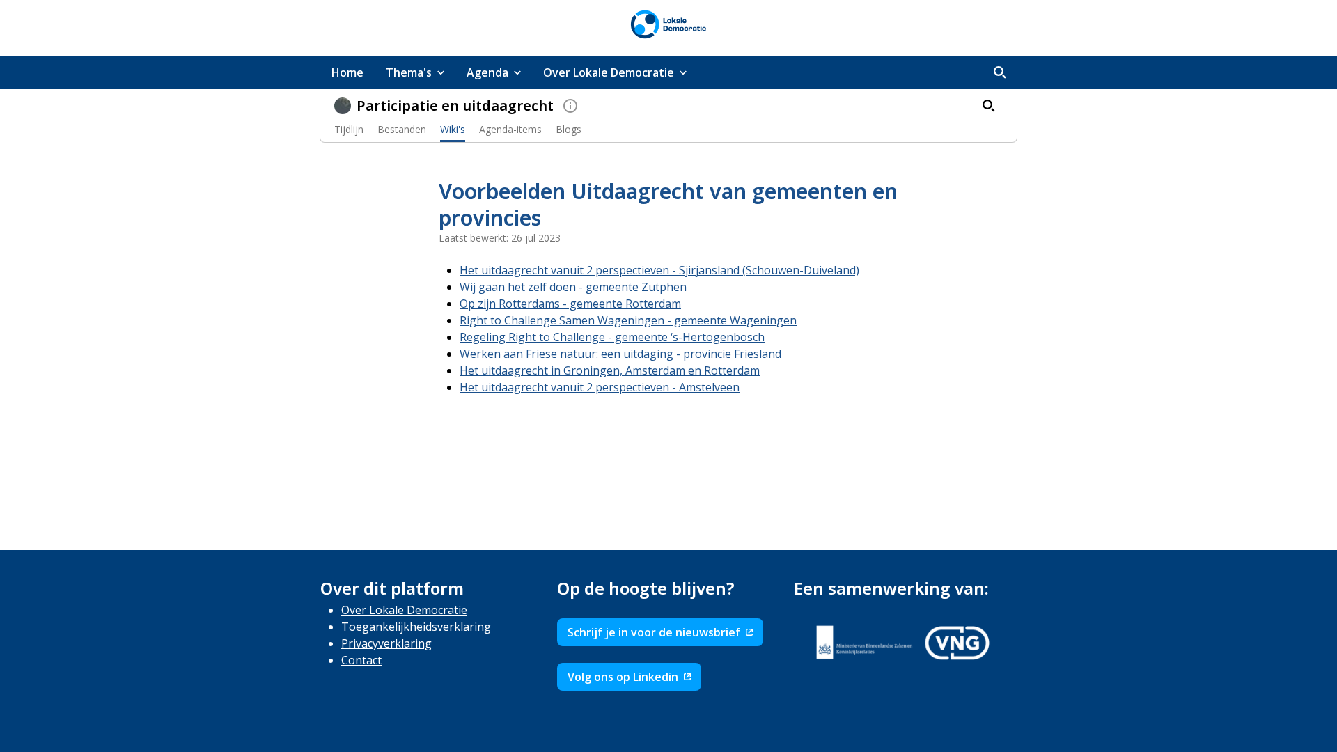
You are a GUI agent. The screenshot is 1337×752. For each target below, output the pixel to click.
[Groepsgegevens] (570, 106)
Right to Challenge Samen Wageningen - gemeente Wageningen (628, 320)
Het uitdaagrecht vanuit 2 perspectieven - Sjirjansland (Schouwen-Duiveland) (659, 270)
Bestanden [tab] (401, 129)
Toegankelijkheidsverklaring (416, 626)
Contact (361, 660)
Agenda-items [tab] (510, 129)
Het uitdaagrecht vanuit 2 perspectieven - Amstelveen (600, 387)
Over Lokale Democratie (404, 610)
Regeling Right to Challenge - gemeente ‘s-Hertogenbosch (612, 337)
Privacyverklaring (386, 643)
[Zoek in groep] (989, 106)
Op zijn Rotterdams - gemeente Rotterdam (570, 303)
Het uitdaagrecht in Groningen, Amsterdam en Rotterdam (610, 370)
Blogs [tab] (568, 129)
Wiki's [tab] (452, 129)
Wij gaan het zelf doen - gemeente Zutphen (573, 287)
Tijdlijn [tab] (348, 129)
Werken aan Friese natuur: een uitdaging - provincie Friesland (620, 353)
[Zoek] (1000, 72)
